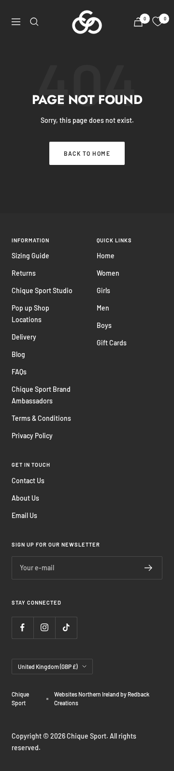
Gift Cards (112, 343)
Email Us (24, 515)
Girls (103, 290)
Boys (104, 325)
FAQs (19, 372)
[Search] (34, 21)
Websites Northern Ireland (87, 694)
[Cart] (138, 22)
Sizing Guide (30, 256)
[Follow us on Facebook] (22, 627)
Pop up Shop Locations (30, 314)
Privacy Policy (32, 435)
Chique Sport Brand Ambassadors (41, 395)
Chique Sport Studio (42, 290)
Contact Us (28, 480)
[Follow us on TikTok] (66, 627)
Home (106, 256)
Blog (18, 354)
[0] (157, 22)
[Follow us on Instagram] (44, 627)
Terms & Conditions (41, 418)
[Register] (149, 567)
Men (103, 308)
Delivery (24, 337)
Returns (24, 273)
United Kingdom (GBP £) (47, 666)
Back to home (87, 153)
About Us (25, 498)
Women (108, 273)
